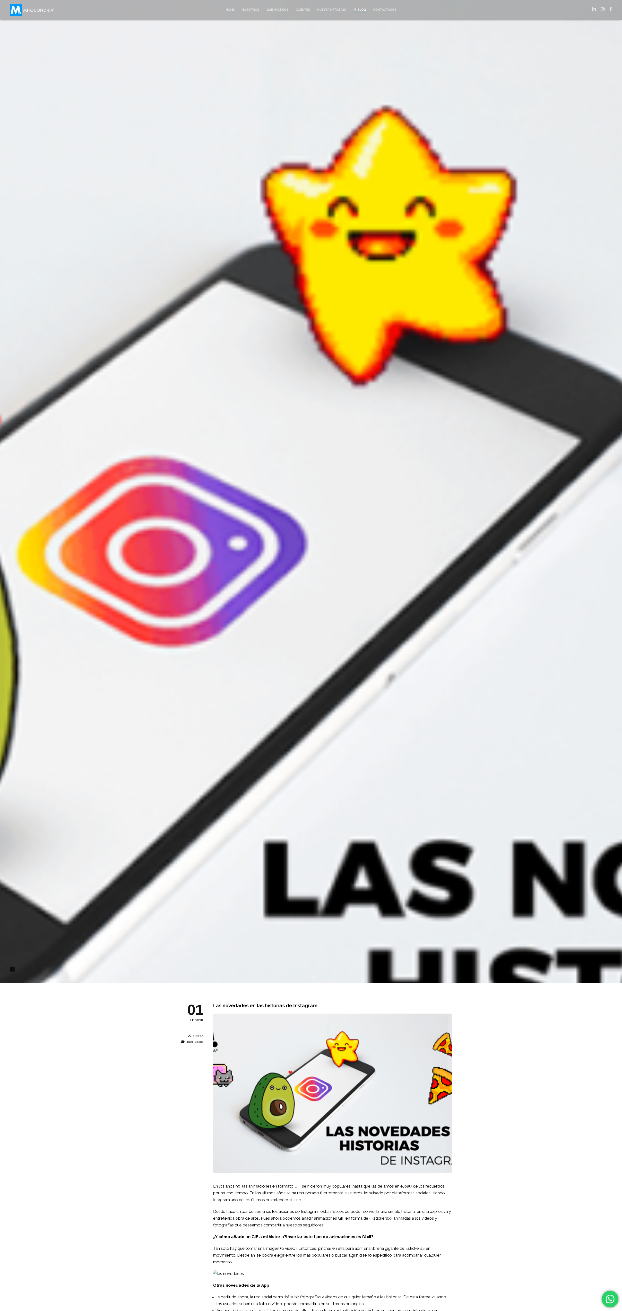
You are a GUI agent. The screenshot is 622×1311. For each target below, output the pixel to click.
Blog (190, 1041)
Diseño (198, 1041)
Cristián (198, 1036)
